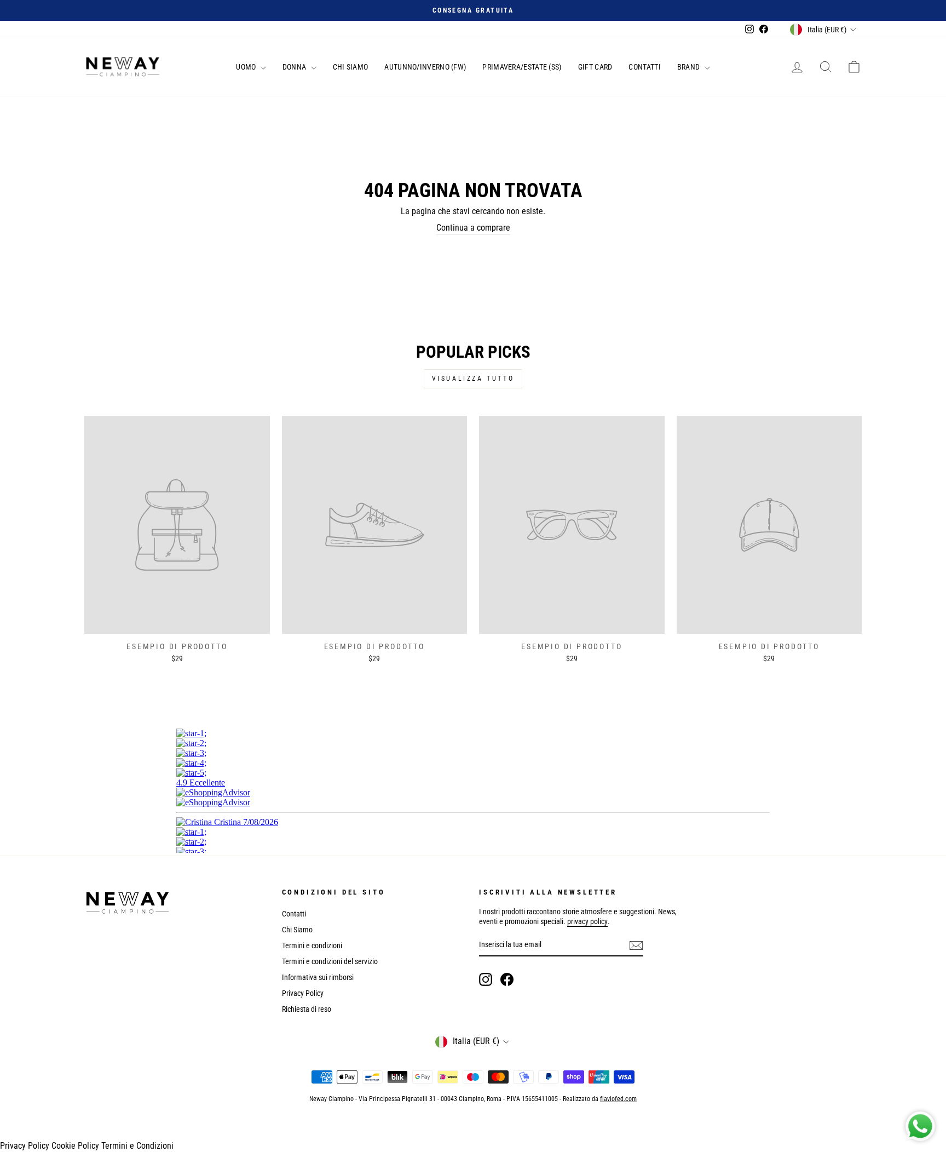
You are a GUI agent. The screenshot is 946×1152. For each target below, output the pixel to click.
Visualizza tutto (473, 378)
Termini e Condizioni (137, 1145)
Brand (689, 66)
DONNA (295, 66)
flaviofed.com (618, 1099)
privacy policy (587, 921)
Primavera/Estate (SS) (521, 66)
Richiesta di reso (306, 1009)
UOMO (247, 66)
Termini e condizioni (312, 945)
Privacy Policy (303, 993)
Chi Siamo (350, 66)
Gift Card (595, 66)
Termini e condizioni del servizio (330, 961)
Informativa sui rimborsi (318, 977)
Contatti (644, 66)
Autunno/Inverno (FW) (425, 66)
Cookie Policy (75, 1145)
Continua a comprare (473, 227)
